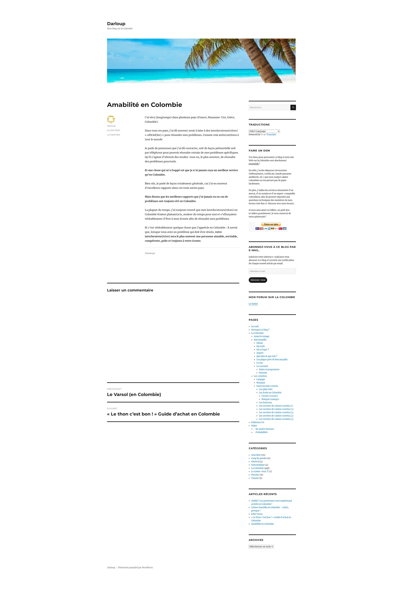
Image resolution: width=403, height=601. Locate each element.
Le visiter (253, 303)
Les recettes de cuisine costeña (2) (276, 409)
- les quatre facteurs (264, 429)
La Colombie (113, 134)
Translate (271, 134)
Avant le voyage (261, 336)
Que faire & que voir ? (266, 356)
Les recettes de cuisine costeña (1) (276, 405)
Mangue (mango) (270, 399)
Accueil (254, 326)
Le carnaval (262, 366)
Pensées (255, 474)
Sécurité (260, 346)
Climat (259, 343)
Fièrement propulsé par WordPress (135, 567)
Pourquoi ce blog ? (260, 329)
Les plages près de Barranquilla (271, 359)
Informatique (258, 465)
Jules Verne (257, 514)
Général (255, 461)
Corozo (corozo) (269, 396)
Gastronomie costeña (267, 386)
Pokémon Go (257, 422)
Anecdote (256, 455)
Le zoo (259, 363)
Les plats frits (265, 389)
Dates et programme (269, 369)
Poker (254, 425)
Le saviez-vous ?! (259, 471)
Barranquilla (260, 339)
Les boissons (265, 402)
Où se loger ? (262, 349)
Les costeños (260, 376)
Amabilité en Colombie (262, 524)
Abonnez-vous (257, 280)
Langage (260, 379)
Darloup (116, 23)
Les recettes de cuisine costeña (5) (276, 419)
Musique (260, 382)
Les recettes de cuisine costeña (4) (276, 415)
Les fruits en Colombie (270, 392)
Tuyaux (255, 478)
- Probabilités (261, 432)
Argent (259, 353)
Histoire (263, 372)
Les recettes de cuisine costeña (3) (276, 412)
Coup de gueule (258, 458)
